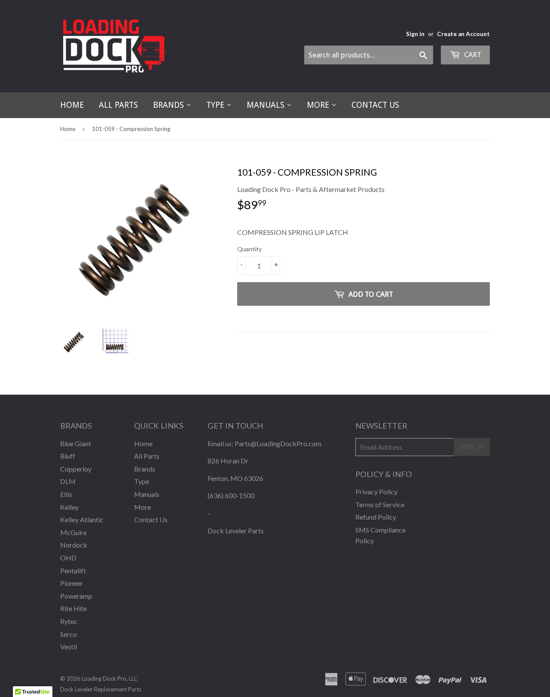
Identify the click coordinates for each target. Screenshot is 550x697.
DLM (68, 481)
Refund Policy (375, 517)
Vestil (68, 646)
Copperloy (76, 469)
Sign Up (471, 446)
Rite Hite (73, 608)
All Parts (118, 105)
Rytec (68, 621)
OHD (68, 558)
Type (216, 105)
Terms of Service (379, 504)
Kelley (69, 507)
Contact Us (375, 105)
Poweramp (76, 596)
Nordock (73, 545)
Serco (68, 634)
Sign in (415, 33)
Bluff (67, 456)
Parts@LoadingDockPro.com (278, 443)
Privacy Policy (376, 491)
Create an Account (463, 33)
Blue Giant (75, 443)
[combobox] (368, 55)
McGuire (73, 532)
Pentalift (73, 570)
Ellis (66, 494)
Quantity (249, 249)
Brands (169, 105)
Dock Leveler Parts (236, 531)
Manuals (267, 105)
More (319, 105)
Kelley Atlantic (82, 519)
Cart (471, 54)
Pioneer (71, 583)
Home (72, 105)
